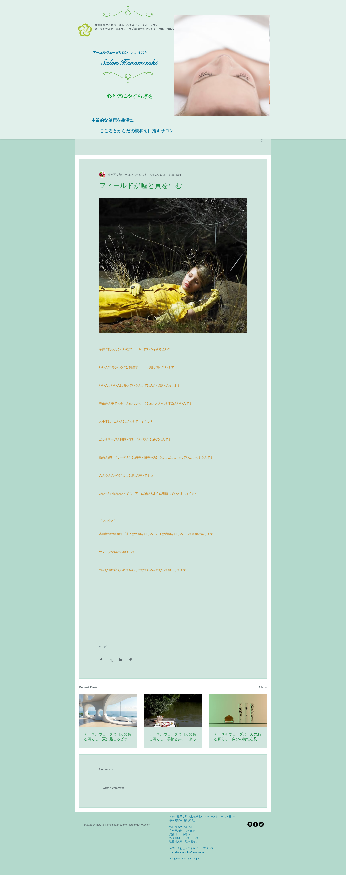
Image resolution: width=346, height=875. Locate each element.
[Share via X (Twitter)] (111, 660)
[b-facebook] (255, 824)
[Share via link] (130, 660)
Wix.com (145, 824)
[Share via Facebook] (101, 660)
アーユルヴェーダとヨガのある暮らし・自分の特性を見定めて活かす (237, 736)
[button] (222, 65)
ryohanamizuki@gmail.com (186, 851)
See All (263, 686)
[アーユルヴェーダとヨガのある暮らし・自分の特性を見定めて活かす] (238, 710)
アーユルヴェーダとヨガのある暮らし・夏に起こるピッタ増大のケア (107, 736)
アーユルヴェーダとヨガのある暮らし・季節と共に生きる (172, 736)
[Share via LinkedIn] (120, 660)
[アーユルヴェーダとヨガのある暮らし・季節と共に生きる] (173, 710)
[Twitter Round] (261, 824)
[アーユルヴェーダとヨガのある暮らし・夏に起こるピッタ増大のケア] (108, 710)
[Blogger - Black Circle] (249, 824)
